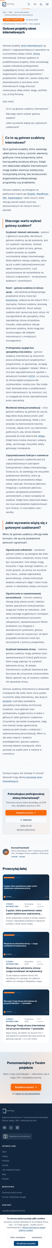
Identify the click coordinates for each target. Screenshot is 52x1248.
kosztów (7, 701)
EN (35, 4)
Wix (5, 198)
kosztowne (11, 300)
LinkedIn (14, 857)
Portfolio (5, 1161)
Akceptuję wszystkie (26, 1243)
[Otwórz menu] (47, 4)
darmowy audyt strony (26, 830)
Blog (10, 12)
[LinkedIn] (17, 1127)
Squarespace (15, 198)
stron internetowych (32, 45)
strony (36, 53)
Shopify (31, 194)
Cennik (5, 1165)
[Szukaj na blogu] (28, 4)
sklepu (41, 436)
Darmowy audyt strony (12, 1192)
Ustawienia (37, 1237)
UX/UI (31, 376)
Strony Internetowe (22, 12)
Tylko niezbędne (17, 1237)
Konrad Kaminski (20, 847)
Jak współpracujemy (11, 1170)
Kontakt (22, 857)
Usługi (4, 1156)
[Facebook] (4, 1127)
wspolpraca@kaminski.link (13, 1210)
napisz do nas (26, 825)
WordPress (42, 194)
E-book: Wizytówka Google (14, 1197)
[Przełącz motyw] (41, 4)
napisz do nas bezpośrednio (27, 1093)
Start (4, 12)
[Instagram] (11, 1127)
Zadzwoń (27, 820)
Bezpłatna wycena (24, 813)
